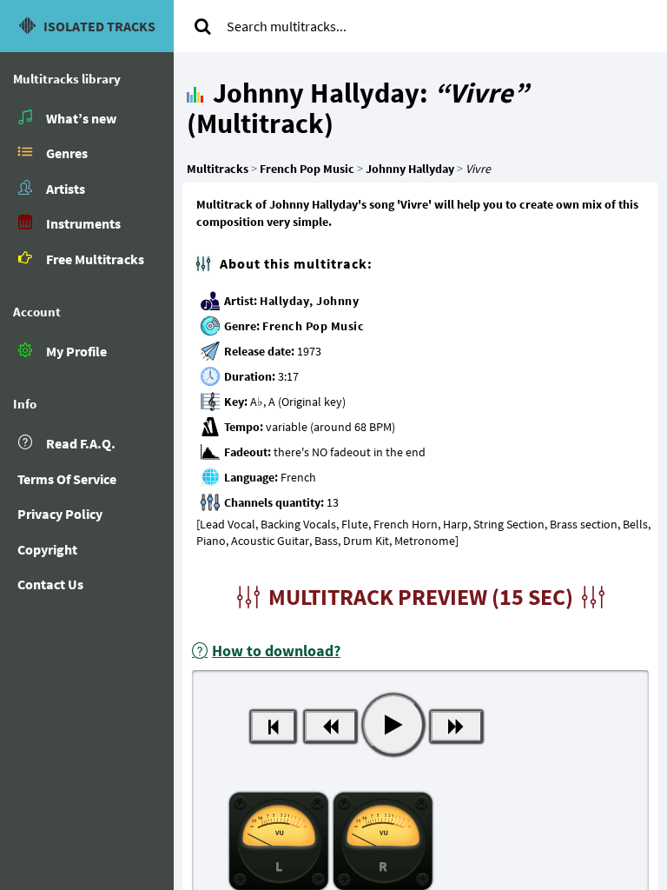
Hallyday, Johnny (309, 301)
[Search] (202, 26)
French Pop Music (313, 326)
